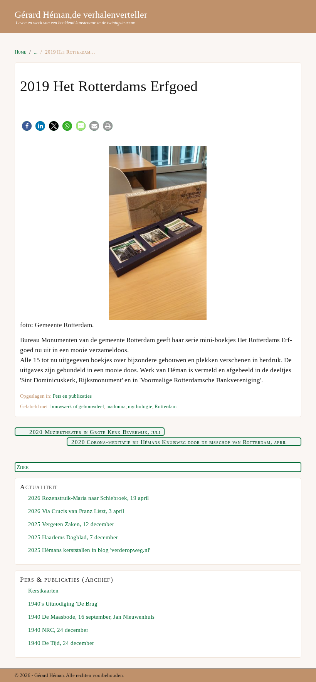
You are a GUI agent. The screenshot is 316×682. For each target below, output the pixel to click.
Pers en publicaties (72, 396)
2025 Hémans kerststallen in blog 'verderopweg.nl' (89, 550)
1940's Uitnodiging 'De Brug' (63, 603)
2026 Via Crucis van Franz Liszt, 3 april (76, 511)
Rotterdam (165, 406)
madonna (116, 406)
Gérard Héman (42, 15)
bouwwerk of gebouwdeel (77, 406)
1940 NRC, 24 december (58, 629)
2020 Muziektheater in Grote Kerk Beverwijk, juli (94, 432)
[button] (27, 126)
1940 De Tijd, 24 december (61, 643)
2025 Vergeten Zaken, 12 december (71, 524)
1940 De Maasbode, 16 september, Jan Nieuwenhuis (91, 616)
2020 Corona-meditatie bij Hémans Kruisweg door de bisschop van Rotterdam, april (179, 442)
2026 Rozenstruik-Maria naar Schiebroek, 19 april (88, 498)
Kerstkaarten (43, 590)
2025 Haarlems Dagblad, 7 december (73, 537)
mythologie (140, 406)
